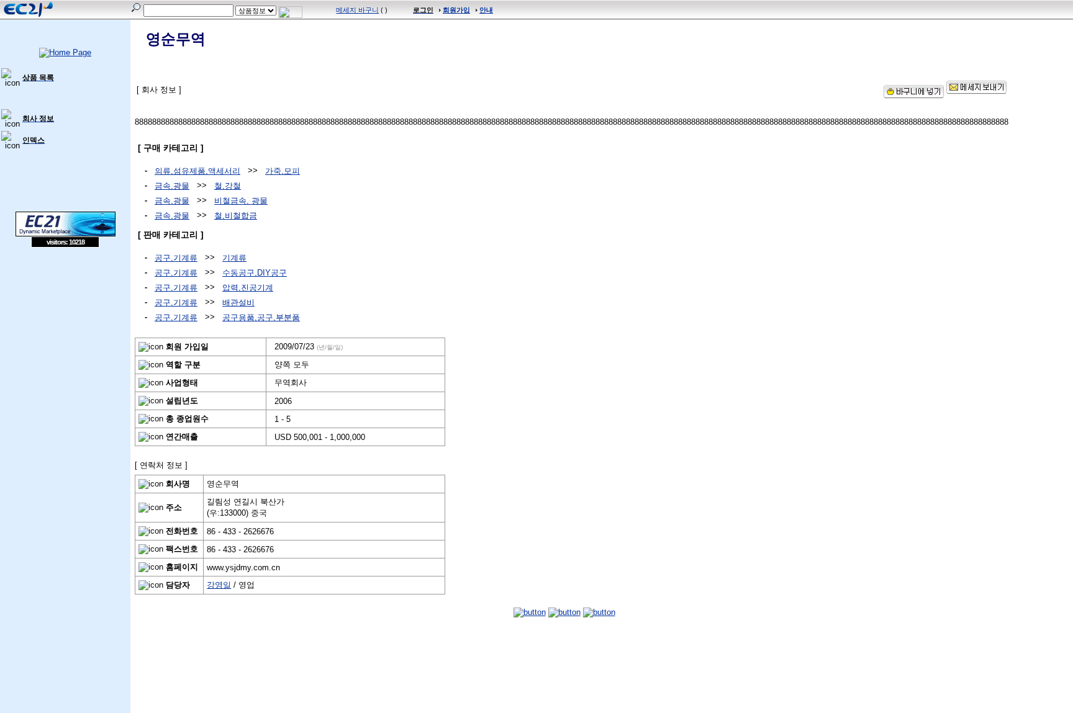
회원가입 (456, 10)
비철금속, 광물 (241, 200)
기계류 (234, 257)
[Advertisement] (65, 338)
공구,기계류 (176, 257)
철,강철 (227, 186)
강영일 (219, 585)
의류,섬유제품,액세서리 (197, 171)
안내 (486, 10)
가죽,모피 (282, 171)
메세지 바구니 (357, 10)
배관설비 (238, 302)
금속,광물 (172, 186)
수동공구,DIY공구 (254, 272)
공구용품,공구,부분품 (261, 317)
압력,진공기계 (247, 287)
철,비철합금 (235, 215)
